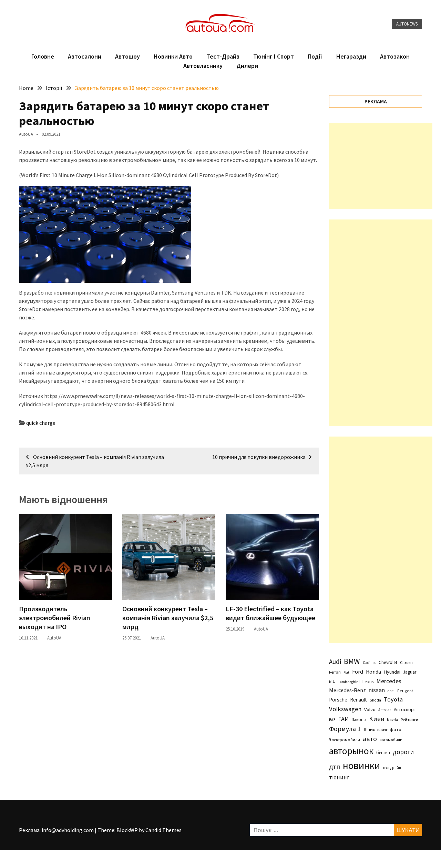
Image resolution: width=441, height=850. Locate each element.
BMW (352, 661)
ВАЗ (332, 719)
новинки (361, 765)
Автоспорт (405, 709)
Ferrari (335, 672)
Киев (376, 719)
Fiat (346, 672)
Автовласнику (203, 66)
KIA (332, 681)
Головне (42, 56)
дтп (334, 766)
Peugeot (405, 690)
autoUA (26, 134)
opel (391, 690)
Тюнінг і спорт (273, 56)
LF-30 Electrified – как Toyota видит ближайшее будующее (270, 613)
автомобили (391, 739)
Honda (373, 671)
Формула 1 (345, 729)
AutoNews (407, 24)
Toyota (393, 699)
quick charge (40, 422)
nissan (377, 690)
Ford (357, 671)
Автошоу (127, 56)
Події (315, 56)
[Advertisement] (380, 166)
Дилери (247, 66)
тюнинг (339, 777)
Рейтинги (409, 719)
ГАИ (343, 719)
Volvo (370, 709)
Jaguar (409, 672)
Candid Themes (163, 830)
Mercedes (388, 681)
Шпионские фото (382, 729)
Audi (335, 661)
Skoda (375, 700)
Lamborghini (349, 681)
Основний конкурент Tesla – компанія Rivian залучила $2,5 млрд (167, 617)
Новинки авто (173, 56)
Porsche (338, 699)
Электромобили (344, 739)
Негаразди (351, 56)
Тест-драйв (222, 56)
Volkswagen (345, 709)
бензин (383, 753)
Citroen (406, 662)
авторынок (351, 751)
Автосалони (84, 56)
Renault (358, 699)
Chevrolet (388, 662)
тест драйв (392, 767)
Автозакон (395, 56)
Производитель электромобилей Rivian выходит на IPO (54, 617)
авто (370, 739)
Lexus (367, 681)
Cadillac (369, 662)
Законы (359, 719)
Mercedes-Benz (347, 690)
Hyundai (392, 672)
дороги (403, 752)
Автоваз (384, 709)
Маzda (392, 719)
